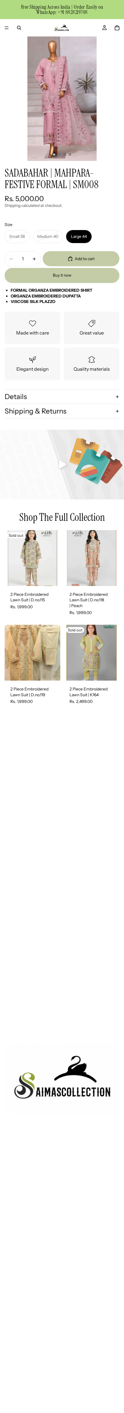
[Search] (19, 27)
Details (16, 396)
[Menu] (6, 27)
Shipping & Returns (35, 411)
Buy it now (62, 275)
